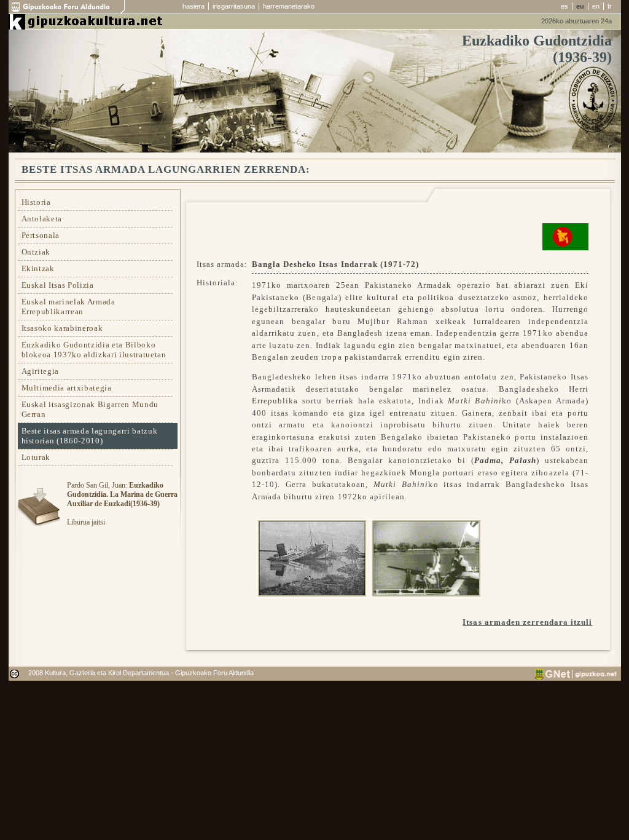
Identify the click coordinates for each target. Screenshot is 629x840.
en (596, 6)
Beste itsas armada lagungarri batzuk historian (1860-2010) (89, 435)
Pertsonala (40, 235)
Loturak (36, 457)
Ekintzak (38, 268)
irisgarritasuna (234, 6)
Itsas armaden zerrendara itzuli (527, 622)
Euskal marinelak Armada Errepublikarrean (68, 306)
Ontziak (36, 251)
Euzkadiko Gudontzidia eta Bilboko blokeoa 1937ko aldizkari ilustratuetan (93, 349)
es (564, 6)
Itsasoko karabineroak (62, 328)
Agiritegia (40, 371)
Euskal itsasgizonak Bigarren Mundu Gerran (89, 409)
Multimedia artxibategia (66, 387)
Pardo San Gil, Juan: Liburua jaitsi (122, 503)
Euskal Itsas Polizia (57, 285)
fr (610, 6)
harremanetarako (288, 6)
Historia (36, 202)
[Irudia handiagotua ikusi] (309, 556)
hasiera (193, 6)
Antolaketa (42, 218)
